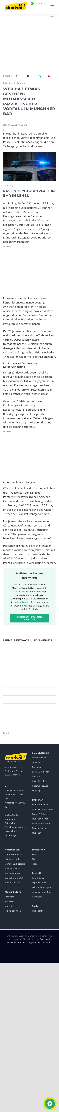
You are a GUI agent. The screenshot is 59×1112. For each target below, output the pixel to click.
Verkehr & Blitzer (12, 868)
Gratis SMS (37, 896)
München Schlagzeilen (42, 809)
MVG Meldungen (12, 873)
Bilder (34, 859)
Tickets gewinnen (13, 910)
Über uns (36, 776)
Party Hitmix (11, 901)
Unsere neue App (40, 785)
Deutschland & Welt (14, 877)
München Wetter (40, 818)
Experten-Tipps (39, 882)
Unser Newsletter (40, 781)
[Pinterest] (49, 76)
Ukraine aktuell (12, 859)
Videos (35, 863)
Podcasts (36, 854)
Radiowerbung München (29, 942)
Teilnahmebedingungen (16, 827)
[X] (27, 76)
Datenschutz (11, 823)
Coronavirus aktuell (14, 854)
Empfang (36, 790)
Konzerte (9, 906)
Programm (37, 767)
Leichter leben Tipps (41, 887)
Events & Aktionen (40, 771)
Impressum (10, 819)
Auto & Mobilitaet (13, 882)
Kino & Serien (38, 877)
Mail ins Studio (11, 815)
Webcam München (41, 823)
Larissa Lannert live (24, 602)
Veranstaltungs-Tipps (42, 892)
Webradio (47, 942)
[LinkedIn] (38, 76)
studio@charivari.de (14, 790)
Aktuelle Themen (40, 804)
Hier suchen (37, 910)
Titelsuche (9, 896)
